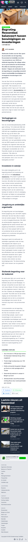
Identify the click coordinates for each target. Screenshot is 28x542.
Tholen (3, 525)
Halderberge (4, 521)
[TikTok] (22, 539)
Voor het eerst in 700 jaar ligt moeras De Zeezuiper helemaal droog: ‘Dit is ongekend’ (15, 356)
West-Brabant (4, 532)
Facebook (8, 390)
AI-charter (3, 480)
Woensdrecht (4, 516)
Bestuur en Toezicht (6, 469)
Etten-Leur (4, 514)
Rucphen (3, 527)
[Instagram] (19, 539)
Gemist (10, 7)
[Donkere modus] (26, 539)
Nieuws (3, 7)
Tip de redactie (5, 498)
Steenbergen (4, 523)
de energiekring (18, 90)
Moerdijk (3, 519)
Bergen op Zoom (5, 512)
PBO (2, 473)
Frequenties (4, 478)
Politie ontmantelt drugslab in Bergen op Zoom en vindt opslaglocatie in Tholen (15, 368)
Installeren (22, 458)
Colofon (3, 471)
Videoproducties (5, 490)
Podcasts (23, 7)
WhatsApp (18, 390)
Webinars (3, 492)
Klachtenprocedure (6, 504)
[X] (17, 539)
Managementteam (5, 475)
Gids (16, 7)
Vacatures (3, 502)
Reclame (3, 488)
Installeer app (4, 482)
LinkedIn (7, 393)
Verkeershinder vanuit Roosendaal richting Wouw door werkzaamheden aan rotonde (15, 381)
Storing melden (5, 500)
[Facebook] (14, 539)
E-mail (16, 393)
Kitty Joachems (9, 49)
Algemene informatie (6, 467)
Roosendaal (5, 27)
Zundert (3, 530)
